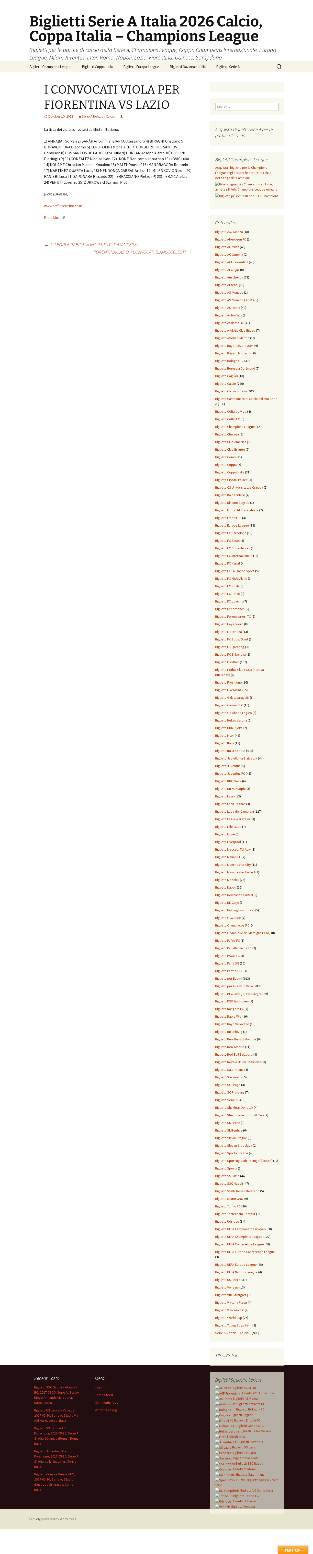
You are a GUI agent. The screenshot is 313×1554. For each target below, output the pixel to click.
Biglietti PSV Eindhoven (232, 1001)
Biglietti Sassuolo (228, 1077)
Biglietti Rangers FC (229, 1009)
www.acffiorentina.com (63, 205)
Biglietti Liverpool (228, 842)
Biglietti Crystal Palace (231, 480)
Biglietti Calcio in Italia (231, 391)
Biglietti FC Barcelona (230, 533)
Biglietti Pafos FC (227, 940)
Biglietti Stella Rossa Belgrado (237, 1191)
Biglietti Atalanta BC (229, 323)
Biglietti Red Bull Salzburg (234, 1054)
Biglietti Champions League (50, 66)
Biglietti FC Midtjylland (231, 578)
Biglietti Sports (226, 1168)
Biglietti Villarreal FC (229, 1310)
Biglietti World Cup (228, 1317)
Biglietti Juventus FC (230, 773)
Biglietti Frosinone (228, 682)
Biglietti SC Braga (227, 1085)
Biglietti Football (227, 662)
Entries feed (104, 1395)
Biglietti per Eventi (228, 978)
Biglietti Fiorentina (228, 631)
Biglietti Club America (230, 442)
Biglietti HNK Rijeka (229, 728)
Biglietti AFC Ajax (227, 269)
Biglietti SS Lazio (227, 1176)
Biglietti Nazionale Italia (188, 66)
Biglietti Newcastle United (234, 895)
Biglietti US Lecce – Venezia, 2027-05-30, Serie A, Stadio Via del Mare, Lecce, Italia (56, 1415)
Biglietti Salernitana (229, 1069)
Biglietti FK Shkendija (230, 654)
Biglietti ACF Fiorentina (231, 262)
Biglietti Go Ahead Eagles (233, 713)
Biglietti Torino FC (228, 1206)
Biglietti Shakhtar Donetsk (234, 1107)
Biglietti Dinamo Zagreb (232, 502)
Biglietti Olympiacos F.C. (232, 925)
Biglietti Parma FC (228, 971)
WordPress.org (106, 1410)
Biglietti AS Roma (227, 307)
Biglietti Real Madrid (229, 1047)
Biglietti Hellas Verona (231, 720)
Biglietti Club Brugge (230, 449)
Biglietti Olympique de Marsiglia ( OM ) (242, 933)
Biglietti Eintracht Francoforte (236, 510)
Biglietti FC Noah (227, 586)
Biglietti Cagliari (226, 376)
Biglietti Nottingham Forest (235, 910)
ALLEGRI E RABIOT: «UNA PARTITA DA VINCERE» (91, 244)
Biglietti (243, 1387)
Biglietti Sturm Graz (229, 1198)
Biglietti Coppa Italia (97, 66)
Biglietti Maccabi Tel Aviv (233, 849)
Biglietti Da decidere (230, 495)
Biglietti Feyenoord (229, 624)
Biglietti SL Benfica (228, 1130)
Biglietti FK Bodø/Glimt (231, 639)
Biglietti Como (225, 457)
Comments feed (107, 1402)
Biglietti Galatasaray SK (232, 697)
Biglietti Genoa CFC (229, 705)
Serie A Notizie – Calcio (232, 1333)
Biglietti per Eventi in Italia (234, 986)
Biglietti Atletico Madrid (232, 338)
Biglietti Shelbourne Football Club (239, 1115)
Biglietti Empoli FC (228, 518)
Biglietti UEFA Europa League (236, 1264)
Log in (99, 1387)
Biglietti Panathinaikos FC (233, 948)
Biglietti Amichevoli (229, 277)
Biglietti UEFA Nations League (236, 1272)
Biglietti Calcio (225, 383)
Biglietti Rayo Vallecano (232, 1024)
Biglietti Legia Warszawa (233, 819)
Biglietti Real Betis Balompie (235, 1039)
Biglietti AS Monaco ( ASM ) (234, 300)
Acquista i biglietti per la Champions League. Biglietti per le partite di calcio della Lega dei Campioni (243, 172)
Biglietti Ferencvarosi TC (233, 616)
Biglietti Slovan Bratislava (233, 1145)
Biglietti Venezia (227, 1287)
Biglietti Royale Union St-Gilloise (238, 1062)
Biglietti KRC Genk (228, 781)
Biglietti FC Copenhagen (232, 548)
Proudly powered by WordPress (52, 1519)
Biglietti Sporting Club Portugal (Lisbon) (243, 1160)
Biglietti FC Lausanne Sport (234, 571)
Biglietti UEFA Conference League (239, 1244)
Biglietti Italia (224, 743)
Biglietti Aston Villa (228, 315)
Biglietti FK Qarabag (229, 647)
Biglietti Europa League (141, 66)
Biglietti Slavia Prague (231, 1138)
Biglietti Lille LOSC (228, 826)
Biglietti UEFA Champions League (239, 1236)
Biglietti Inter (224, 735)
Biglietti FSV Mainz (228, 690)
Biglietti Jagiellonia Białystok (236, 758)
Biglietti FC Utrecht (229, 601)
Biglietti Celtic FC (227, 419)
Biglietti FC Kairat (227, 563)
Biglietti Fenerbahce (230, 609)
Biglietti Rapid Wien (229, 1016)
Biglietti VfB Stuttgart (230, 1295)
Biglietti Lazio (225, 796)
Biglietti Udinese (227, 1221)
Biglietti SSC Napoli (229, 1183)
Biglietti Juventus (228, 766)
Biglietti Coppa (226, 464)
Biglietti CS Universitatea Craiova (239, 487)
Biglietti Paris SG (227, 963)
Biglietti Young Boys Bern (233, 1325)
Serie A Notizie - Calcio (98, 116)
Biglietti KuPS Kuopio (230, 788)
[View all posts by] (121, 116)
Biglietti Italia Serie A (230, 750)
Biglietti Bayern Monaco (232, 353)
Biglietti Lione (225, 834)
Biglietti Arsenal (226, 285)
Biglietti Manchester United (235, 872)
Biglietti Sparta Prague (231, 1153)
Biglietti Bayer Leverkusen (234, 345)
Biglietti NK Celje (227, 902)
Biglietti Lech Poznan (230, 804)
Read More (53, 217)
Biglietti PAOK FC (227, 955)
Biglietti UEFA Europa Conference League (245, 1252)
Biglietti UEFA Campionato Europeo (240, 1229)
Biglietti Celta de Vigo (230, 411)
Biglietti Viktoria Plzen (231, 1302)
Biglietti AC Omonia (229, 254)
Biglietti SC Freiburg (229, 1092)
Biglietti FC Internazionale (233, 556)
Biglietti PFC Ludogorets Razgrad (239, 993)
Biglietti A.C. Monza (229, 231)
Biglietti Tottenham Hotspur (235, 1214)
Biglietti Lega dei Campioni (234, 811)
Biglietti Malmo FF (228, 857)
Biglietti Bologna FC (229, 361)
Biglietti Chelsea (227, 434)
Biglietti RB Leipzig (228, 1031)
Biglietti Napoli (225, 887)
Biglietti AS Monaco (229, 292)
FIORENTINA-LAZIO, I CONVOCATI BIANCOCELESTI (142, 252)
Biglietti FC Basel (227, 540)
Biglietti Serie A (228, 66)
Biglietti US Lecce (228, 1279)
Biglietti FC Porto (227, 593)
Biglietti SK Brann (227, 1122)
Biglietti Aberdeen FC (230, 239)
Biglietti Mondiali (227, 880)
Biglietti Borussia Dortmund (235, 368)
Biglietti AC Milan (227, 247)
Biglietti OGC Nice (228, 918)
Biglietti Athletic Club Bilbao (235, 330)
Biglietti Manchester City (233, 864)
